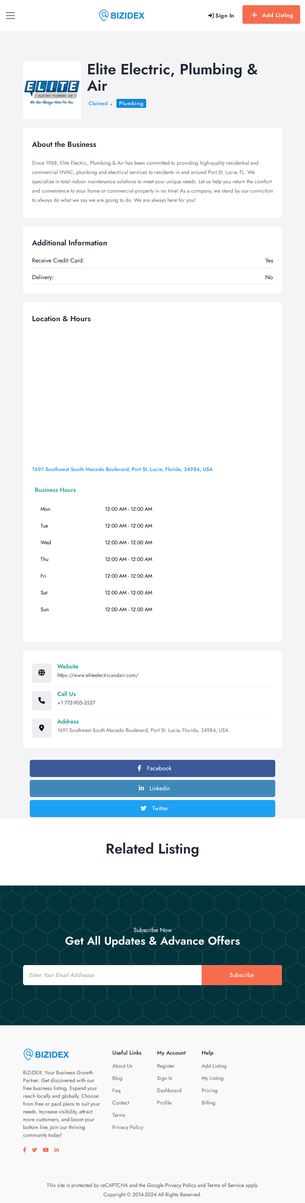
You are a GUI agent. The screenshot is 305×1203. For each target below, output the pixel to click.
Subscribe (241, 975)
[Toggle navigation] (10, 15)
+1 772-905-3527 (76, 702)
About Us (122, 1066)
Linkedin (159, 788)
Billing (208, 1102)
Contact (120, 1102)
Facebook (158, 768)
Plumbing (131, 103)
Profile (164, 1102)
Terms (118, 1115)
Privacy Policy (127, 1127)
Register (166, 1066)
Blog (117, 1078)
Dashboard (169, 1090)
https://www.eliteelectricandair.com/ (97, 675)
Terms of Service (225, 1185)
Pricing (210, 1090)
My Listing (213, 1078)
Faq (116, 1090)
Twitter (159, 808)
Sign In (164, 1078)
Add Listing (277, 15)
